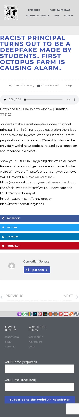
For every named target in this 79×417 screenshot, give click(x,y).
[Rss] (71, 314)
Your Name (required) (21, 362)
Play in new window (37, 109)
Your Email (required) (20, 380)
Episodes (34, 10)
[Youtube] (66, 314)
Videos (68, 15)
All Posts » (37, 270)
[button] (39, 218)
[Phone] (76, 314)
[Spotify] (24, 314)
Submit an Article (37, 15)
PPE (56, 15)
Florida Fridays (60, 10)
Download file (10, 109)
